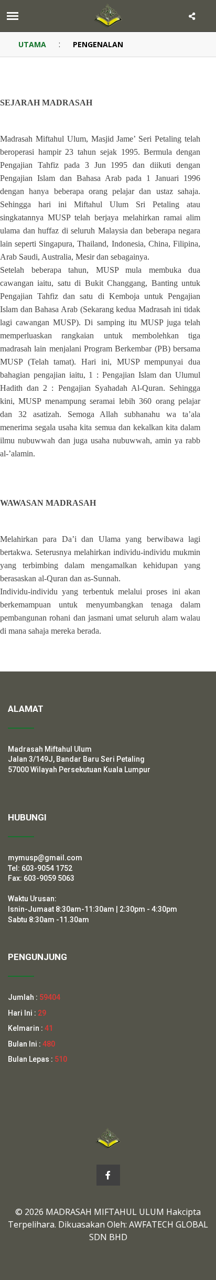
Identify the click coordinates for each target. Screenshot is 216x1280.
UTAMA (32, 44)
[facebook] (108, 1175)
